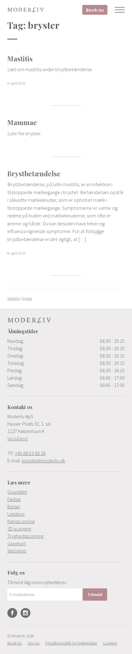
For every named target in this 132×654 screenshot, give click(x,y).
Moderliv (25, 9)
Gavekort (16, 543)
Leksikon (16, 514)
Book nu (95, 10)
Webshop (16, 551)
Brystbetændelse (33, 173)
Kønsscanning (21, 521)
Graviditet (17, 492)
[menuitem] (66, 491)
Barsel (13, 506)
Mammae (22, 122)
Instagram (25, 613)
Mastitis (20, 58)
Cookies (110, 643)
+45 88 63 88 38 (30, 453)
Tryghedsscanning (25, 536)
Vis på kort (17, 438)
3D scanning (19, 529)
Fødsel (14, 499)
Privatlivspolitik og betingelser (71, 643)
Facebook (12, 613)
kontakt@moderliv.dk (43, 460)
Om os (33, 643)
